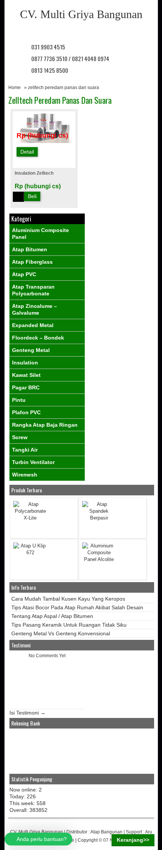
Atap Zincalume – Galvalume (34, 309)
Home (14, 87)
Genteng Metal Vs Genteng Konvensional (60, 633)
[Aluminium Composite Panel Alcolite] (99, 559)
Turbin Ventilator (33, 462)
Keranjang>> (133, 840)
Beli (32, 196)
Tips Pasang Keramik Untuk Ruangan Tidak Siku (69, 625)
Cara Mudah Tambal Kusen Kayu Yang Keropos (68, 599)
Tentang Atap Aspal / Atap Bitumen (52, 616)
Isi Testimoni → (27, 713)
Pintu (19, 400)
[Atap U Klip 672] (30, 552)
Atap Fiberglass (32, 262)
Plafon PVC (26, 412)
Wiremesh (24, 475)
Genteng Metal (31, 350)
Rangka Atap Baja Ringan (45, 425)
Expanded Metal (32, 325)
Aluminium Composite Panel (40, 233)
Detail (27, 152)
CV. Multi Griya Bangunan (81, 14)
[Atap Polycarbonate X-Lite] (30, 518)
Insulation (25, 363)
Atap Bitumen (29, 249)
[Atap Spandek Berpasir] (99, 518)
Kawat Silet (26, 375)
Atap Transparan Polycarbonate (33, 290)
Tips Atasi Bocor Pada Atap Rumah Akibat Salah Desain (77, 607)
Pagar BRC (26, 387)
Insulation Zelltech (34, 173)
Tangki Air (25, 450)
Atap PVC (24, 274)
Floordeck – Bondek (38, 338)
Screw (20, 437)
